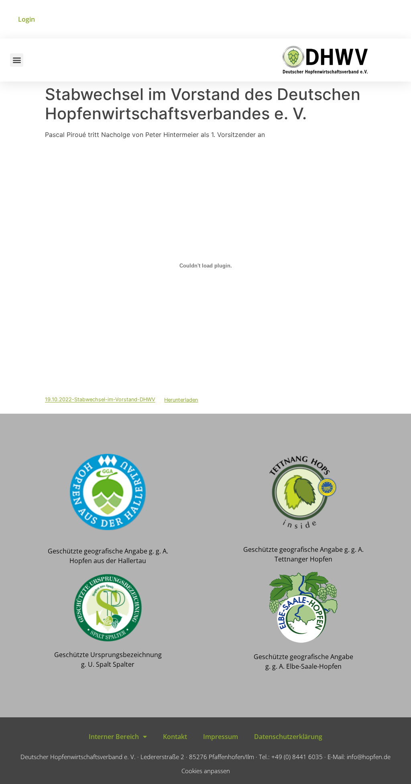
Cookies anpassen (205, 771)
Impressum (220, 736)
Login (26, 19)
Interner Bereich (114, 736)
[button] (16, 60)
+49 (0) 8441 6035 (297, 757)
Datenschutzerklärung (288, 736)
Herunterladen (181, 400)
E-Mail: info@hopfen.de (359, 757)
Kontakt (175, 736)
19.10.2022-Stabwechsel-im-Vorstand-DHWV (100, 400)
